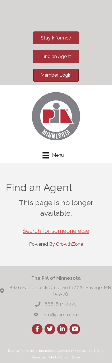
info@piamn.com (61, 315)
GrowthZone (69, 244)
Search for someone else (56, 230)
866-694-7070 (61, 304)
